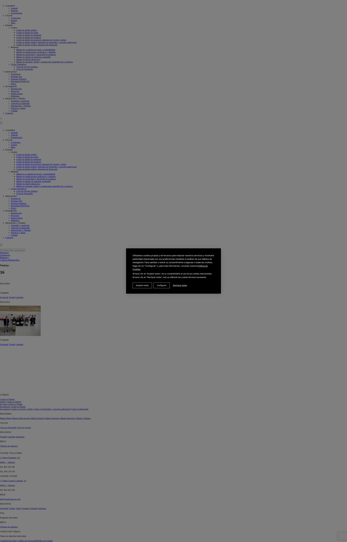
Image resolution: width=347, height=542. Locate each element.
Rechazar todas (180, 285)
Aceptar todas (142, 285)
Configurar (161, 285)
